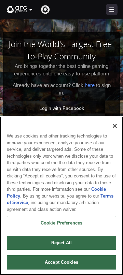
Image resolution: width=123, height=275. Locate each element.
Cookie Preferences (61, 223)
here (90, 85)
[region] (61, 195)
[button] (19, 9)
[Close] (114, 125)
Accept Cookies (61, 262)
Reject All (61, 242)
